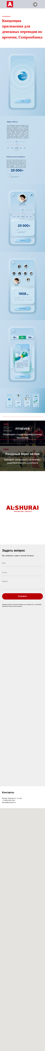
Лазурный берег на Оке (22, 454)
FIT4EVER (22, 428)
